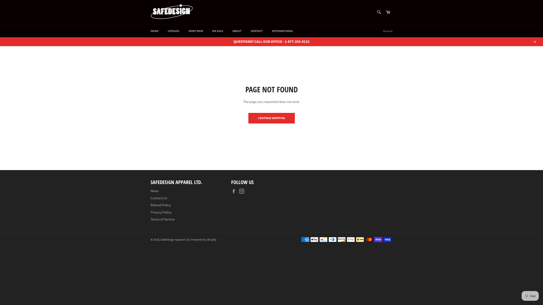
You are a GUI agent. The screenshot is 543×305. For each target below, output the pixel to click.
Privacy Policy (161, 212)
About (237, 31)
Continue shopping (271, 118)
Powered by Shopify (203, 239)
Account (387, 31)
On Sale (217, 31)
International (282, 31)
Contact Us (159, 198)
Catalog (173, 31)
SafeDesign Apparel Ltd (175, 239)
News (155, 191)
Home (155, 31)
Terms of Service (163, 219)
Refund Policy (161, 205)
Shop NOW (196, 31)
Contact (257, 31)
